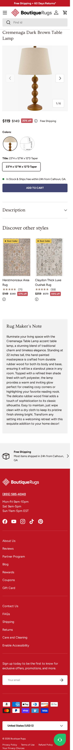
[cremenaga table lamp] (10, 143)
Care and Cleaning (14, 637)
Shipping (8, 622)
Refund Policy (46, 744)
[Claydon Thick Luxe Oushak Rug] (49, 257)
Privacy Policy (9, 744)
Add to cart (35, 187)
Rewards (8, 572)
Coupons (8, 580)
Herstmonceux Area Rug (15, 282)
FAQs (6, 614)
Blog (5, 564)
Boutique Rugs (18, 738)
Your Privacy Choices (13, 748)
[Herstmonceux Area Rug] (16, 257)
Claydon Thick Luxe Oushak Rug (48, 282)
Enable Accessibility (15, 645)
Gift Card (8, 588)
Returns (7, 630)
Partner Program (13, 556)
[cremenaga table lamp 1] (27, 143)
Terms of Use (27, 744)
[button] (65, 12)
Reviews (8, 548)
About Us (8, 541)
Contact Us (10, 606)
